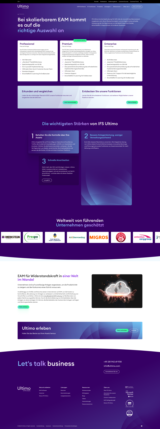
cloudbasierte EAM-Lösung (53, 296)
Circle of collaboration (110, 397)
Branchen (63, 390)
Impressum (48, 426)
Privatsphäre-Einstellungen (71, 426)
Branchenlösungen (65, 393)
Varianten (41, 393)
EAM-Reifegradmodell (109, 400)
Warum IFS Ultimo (43, 395)
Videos (84, 398)
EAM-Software (43, 390)
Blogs (83, 395)
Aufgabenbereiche (65, 395)
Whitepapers (85, 393)
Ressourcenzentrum (87, 404)
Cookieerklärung (40, 426)
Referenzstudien (86, 390)
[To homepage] (23, 7)
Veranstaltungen (86, 401)
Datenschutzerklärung (58, 426)
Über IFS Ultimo (108, 390)
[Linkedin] (141, 426)
